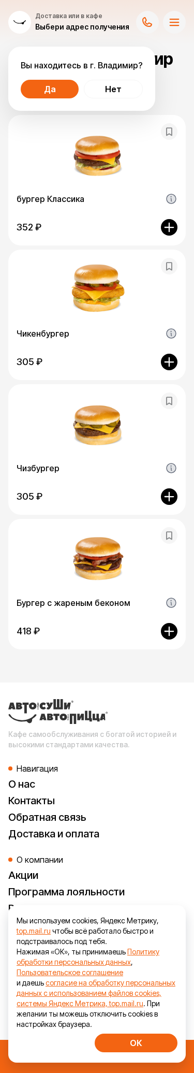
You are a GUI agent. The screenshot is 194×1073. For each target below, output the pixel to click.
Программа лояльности (66, 892)
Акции (23, 875)
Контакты (31, 800)
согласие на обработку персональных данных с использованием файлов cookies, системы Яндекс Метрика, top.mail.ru (96, 993)
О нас (21, 784)
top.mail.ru (34, 930)
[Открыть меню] (174, 22)
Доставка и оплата (53, 834)
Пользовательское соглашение (70, 972)
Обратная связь (47, 817)
